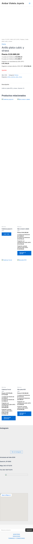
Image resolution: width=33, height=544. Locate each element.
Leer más (6, 234)
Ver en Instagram (16, 452)
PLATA (7, 39)
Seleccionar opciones (7, 418)
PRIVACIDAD (16, 536)
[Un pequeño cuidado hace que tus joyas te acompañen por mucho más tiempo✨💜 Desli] (23, 435)
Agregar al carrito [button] (22, 253)
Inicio (3, 39)
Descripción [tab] (5, 84)
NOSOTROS (16, 534)
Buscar (29, 530)
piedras (13, 77)
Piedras (22, 39)
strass (20, 77)
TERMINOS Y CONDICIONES (16, 538)
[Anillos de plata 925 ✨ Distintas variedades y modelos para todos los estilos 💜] (4, 444)
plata (17, 77)
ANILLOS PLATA (14, 39)
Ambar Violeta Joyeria (13, 3)
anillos (9, 77)
